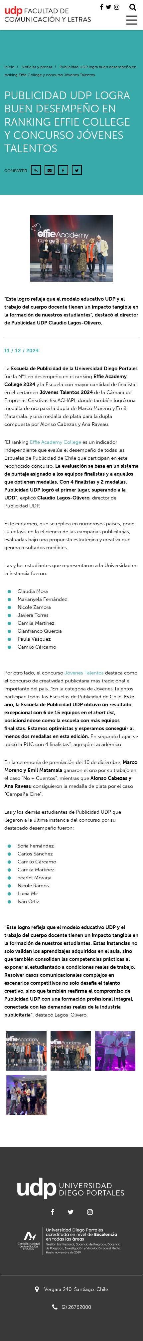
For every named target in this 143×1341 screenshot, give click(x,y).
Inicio (9, 67)
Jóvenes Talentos (84, 673)
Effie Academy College (55, 442)
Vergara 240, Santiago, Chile (76, 1289)
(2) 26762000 (76, 1307)
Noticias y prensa (37, 67)
